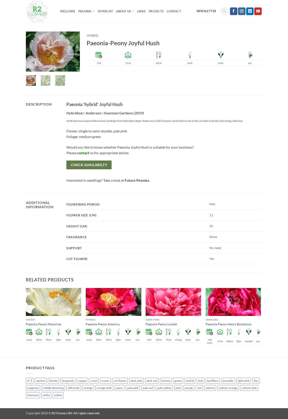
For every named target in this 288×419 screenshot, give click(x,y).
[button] (224, 11)
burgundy (68, 381)
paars (119, 388)
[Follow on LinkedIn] (250, 11)
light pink (244, 381)
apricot (40, 381)
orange (88, 388)
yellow (58, 395)
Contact (174, 11)
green (178, 381)
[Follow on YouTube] (258, 11)
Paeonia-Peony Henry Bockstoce (228, 324)
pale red (148, 388)
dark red (151, 381)
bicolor (53, 381)
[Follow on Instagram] (241, 11)
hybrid (93, 35)
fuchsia (165, 381)
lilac (256, 381)
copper (82, 381)
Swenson (33, 395)
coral (94, 381)
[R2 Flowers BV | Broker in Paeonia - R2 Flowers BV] (39, 11)
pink (178, 388)
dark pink (136, 381)
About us (123, 11)
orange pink (104, 388)
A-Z (29, 381)
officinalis (74, 388)
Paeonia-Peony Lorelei (161, 324)
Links (141, 11)
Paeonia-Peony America (102, 324)
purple (189, 388)
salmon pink (249, 388)
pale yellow (164, 388)
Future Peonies (137, 180)
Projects (156, 11)
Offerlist (105, 11)
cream (105, 381)
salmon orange (228, 388)
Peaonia (85, 11)
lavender (228, 381)
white (46, 395)
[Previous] (33, 52)
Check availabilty (89, 165)
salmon (210, 388)
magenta (33, 388)
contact (83, 153)
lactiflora (212, 381)
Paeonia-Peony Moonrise (43, 324)
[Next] (73, 52)
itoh (200, 381)
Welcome (67, 11)
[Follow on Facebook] (233, 11)
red (199, 388)
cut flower (119, 381)
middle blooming (53, 388)
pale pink (133, 388)
